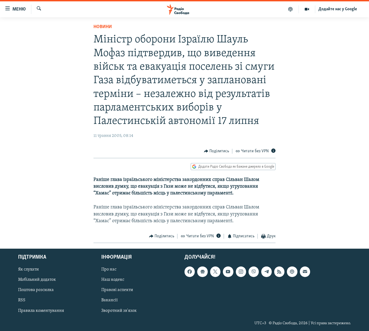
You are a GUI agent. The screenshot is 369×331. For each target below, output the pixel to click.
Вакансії (109, 300)
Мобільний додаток (37, 280)
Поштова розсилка (36, 290)
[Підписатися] (305, 271)
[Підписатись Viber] (254, 271)
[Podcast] (292, 271)
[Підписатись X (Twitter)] (215, 271)
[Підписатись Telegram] (266, 271)
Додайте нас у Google (337, 9)
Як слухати (28, 269)
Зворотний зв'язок (119, 310)
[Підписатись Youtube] (228, 271)
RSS (21, 300)
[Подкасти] (290, 9)
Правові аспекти (117, 290)
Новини (102, 27)
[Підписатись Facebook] (190, 271)
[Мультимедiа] (307, 9)
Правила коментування (41, 310)
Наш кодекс (112, 280)
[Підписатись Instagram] (241, 271)
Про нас (108, 269)
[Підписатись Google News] (202, 271)
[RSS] (279, 271)
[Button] (216, 151)
